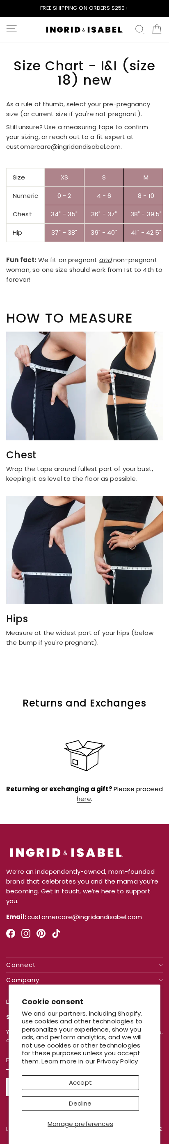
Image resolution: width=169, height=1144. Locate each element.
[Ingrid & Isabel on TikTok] (56, 936)
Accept (80, 1082)
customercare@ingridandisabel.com (63, 146)
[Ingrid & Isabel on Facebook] (10, 936)
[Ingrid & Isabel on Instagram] (25, 936)
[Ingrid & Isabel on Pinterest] (41, 936)
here (84, 798)
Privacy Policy (117, 1061)
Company (22, 980)
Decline (80, 1103)
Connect (21, 965)
